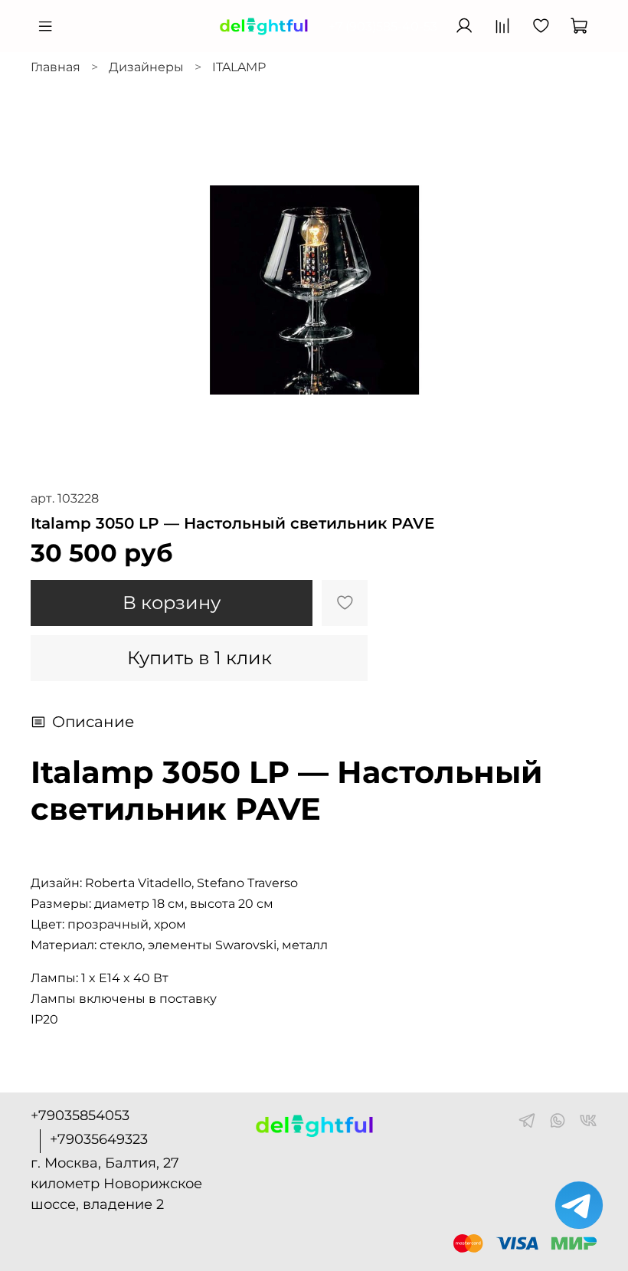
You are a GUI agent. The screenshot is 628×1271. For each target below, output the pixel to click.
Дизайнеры (146, 67)
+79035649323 (99, 1139)
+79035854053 (80, 1115)
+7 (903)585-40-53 (383, 26)
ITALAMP (239, 67)
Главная (55, 67)
